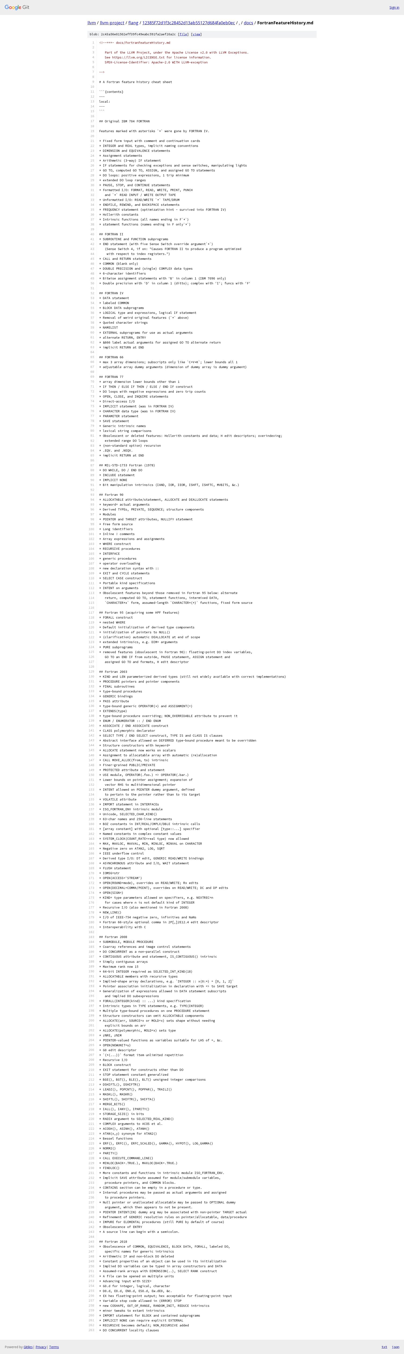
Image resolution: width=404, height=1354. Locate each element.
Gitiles (28, 1347)
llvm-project (112, 22)
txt (384, 1347)
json (395, 1347)
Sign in (394, 7)
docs (248, 22)
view (196, 34)
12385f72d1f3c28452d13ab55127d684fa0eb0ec (188, 22)
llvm (91, 22)
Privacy (41, 1347)
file (183, 34)
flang (133, 22)
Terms (54, 1347)
